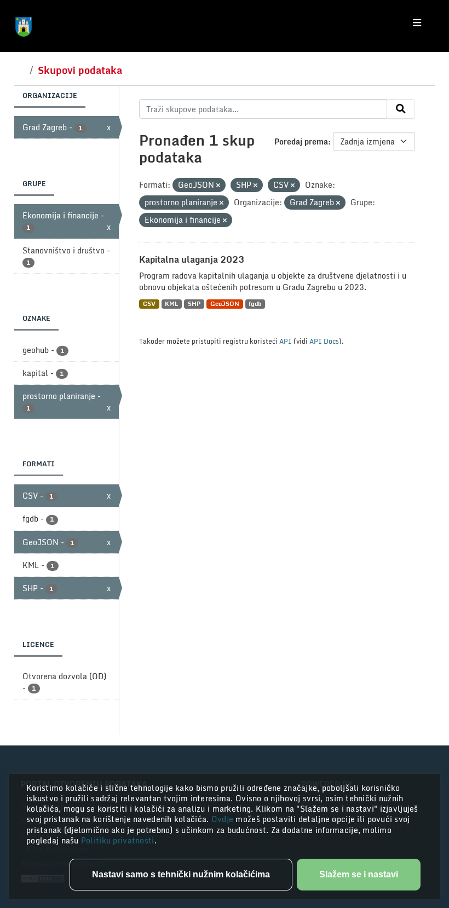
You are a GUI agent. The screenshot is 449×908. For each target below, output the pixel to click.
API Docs (324, 341)
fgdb (255, 304)
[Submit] (401, 109)
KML (171, 304)
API (285, 341)
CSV (149, 304)
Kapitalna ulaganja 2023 (191, 259)
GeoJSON (224, 304)
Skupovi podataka (80, 70)
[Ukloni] (218, 185)
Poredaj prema (301, 141)
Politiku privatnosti (117, 840)
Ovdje (223, 819)
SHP (194, 304)
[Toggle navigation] (417, 23)
